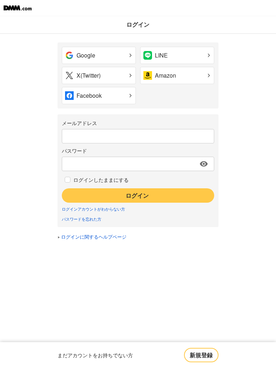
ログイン (137, 195)
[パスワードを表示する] (204, 164)
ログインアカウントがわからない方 (93, 209)
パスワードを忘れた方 (81, 219)
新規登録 (201, 355)
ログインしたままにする (101, 179)
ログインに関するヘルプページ (93, 236)
